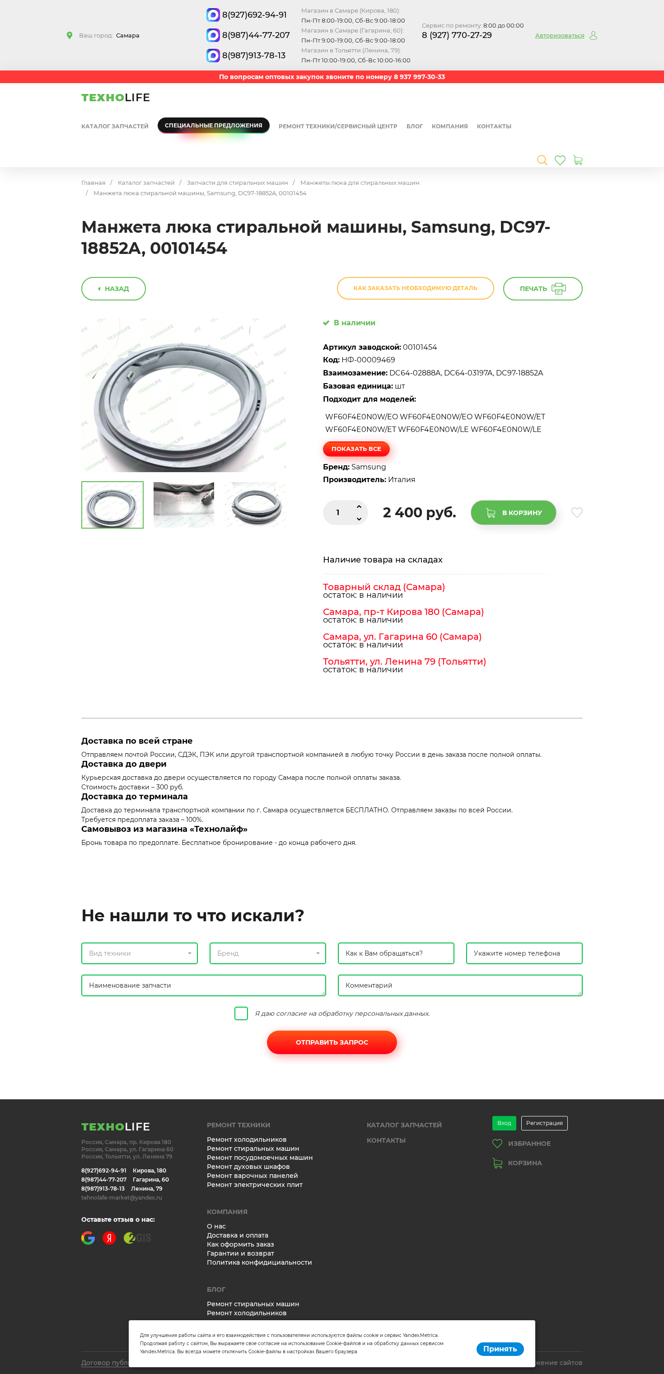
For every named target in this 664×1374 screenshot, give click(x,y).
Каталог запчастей (115, 126)
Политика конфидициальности (259, 1262)
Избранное (529, 1144)
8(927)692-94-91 (254, 15)
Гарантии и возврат (240, 1253)
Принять (500, 1349)
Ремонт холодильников (247, 1139)
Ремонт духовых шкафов (248, 1167)
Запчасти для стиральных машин (237, 182)
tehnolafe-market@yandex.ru (121, 1197)
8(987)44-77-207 (256, 35)
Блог (415, 126)
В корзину (522, 513)
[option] (183, 396)
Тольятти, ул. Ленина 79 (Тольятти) (404, 661)
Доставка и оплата (237, 1235)
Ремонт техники (239, 1125)
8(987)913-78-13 (253, 56)
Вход (504, 1123)
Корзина (525, 1163)
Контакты (494, 126)
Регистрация (544, 1123)
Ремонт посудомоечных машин (260, 1158)
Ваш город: (109, 35)
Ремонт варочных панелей (252, 1176)
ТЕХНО (115, 97)
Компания (450, 126)
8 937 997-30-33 (419, 77)
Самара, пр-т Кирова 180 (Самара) (403, 611)
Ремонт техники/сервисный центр (338, 126)
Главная (93, 182)
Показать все (356, 448)
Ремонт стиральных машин (253, 1148)
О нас (216, 1226)
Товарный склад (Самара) (384, 586)
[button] (139, 953)
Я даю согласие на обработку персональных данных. (342, 1013)
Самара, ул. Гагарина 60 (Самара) (402, 636)
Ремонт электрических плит (255, 1185)
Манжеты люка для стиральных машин (360, 182)
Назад (117, 289)
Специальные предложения (213, 125)
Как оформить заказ (240, 1244)
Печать (533, 289)
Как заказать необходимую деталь (415, 288)
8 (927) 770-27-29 (457, 35)
